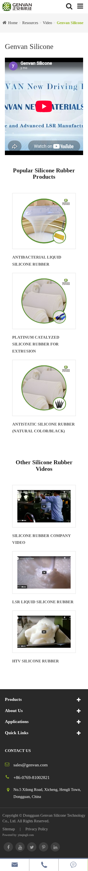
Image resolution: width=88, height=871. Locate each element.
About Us (14, 710)
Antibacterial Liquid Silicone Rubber (36, 260)
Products (13, 699)
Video (47, 23)
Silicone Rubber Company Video (41, 539)
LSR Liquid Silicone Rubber (43, 602)
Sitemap (8, 829)
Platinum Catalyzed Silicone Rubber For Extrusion (35, 344)
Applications (17, 721)
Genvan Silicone (70, 23)
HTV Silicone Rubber (35, 661)
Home (13, 23)
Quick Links (16, 732)
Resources (30, 23)
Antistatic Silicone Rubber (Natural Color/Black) (43, 427)
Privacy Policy (36, 829)
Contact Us (18, 751)
